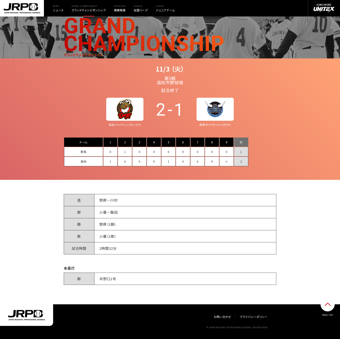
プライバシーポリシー (253, 317)
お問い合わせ (222, 317)
